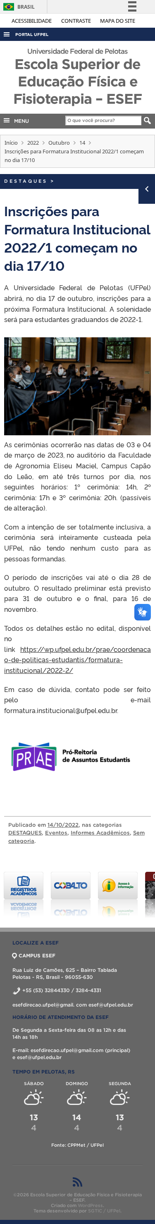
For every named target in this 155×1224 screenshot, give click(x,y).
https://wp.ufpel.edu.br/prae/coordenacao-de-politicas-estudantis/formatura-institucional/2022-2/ (77, 659)
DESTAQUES (26, 181)
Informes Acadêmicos (100, 833)
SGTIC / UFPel (104, 1210)
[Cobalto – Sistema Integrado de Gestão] (71, 895)
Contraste (76, 20)
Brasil (17, 6)
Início (11, 142)
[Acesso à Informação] (118, 895)
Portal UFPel (31, 34)
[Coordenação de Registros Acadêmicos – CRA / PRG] (23, 895)
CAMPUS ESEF (37, 955)
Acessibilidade (32, 20)
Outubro (59, 142)
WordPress (90, 1205)
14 (82, 142)
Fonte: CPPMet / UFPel (77, 1145)
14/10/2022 (63, 825)
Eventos (56, 833)
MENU (20, 121)
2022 (33, 142)
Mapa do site (117, 20)
